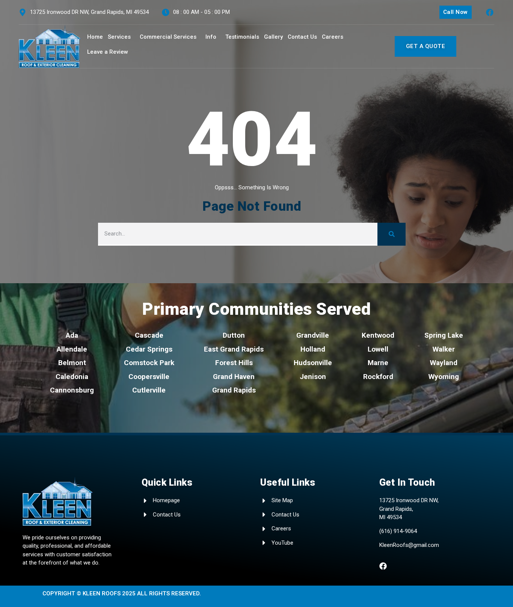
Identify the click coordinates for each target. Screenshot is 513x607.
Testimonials (242, 36)
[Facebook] (489, 12)
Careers (332, 36)
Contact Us (302, 36)
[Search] (391, 234)
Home (95, 36)
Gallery (273, 36)
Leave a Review (107, 51)
